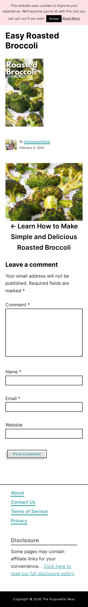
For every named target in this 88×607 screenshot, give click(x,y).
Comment (17, 304)
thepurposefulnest (37, 141)
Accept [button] (54, 18)
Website (14, 425)
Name (13, 371)
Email (12, 398)
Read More (71, 18)
